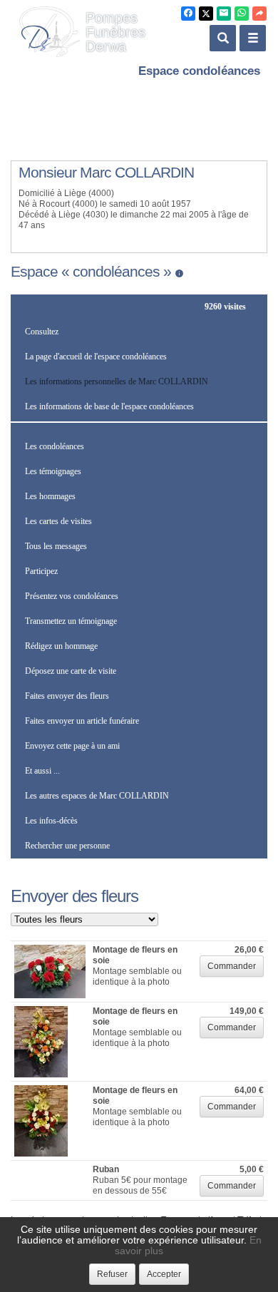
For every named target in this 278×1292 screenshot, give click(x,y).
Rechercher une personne (67, 846)
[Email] (224, 13)
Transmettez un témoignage (71, 621)
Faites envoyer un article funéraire (82, 721)
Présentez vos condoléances (71, 596)
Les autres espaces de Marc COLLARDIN (97, 796)
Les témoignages (53, 471)
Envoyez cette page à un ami (72, 746)
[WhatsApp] (242, 13)
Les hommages (50, 496)
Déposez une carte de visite (70, 671)
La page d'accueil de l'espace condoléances (96, 357)
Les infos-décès (51, 821)
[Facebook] (188, 13)
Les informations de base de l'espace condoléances (109, 406)
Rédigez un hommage (61, 646)
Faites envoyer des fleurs (67, 696)
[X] (206, 13)
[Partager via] (259, 13)
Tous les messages (56, 546)
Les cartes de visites (58, 521)
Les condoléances (54, 446)
